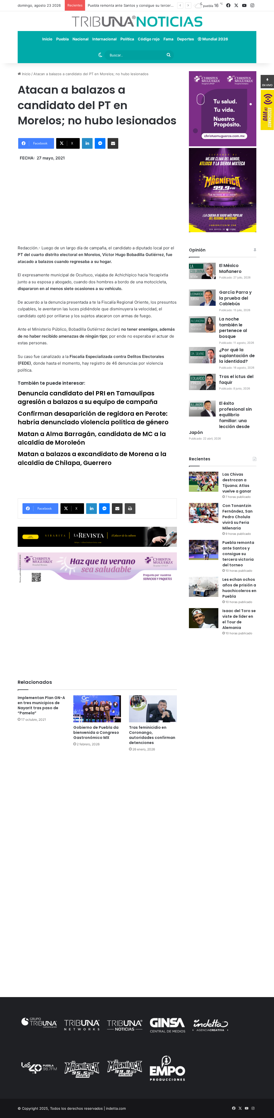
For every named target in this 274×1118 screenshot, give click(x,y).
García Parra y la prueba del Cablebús (235, 298)
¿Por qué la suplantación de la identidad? (237, 355)
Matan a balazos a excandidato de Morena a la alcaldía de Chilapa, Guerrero (92, 458)
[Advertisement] (97, 199)
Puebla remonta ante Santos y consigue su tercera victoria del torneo (146, 5)
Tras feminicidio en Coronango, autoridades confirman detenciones (152, 735)
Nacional (81, 39)
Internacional (104, 39)
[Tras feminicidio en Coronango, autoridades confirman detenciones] (153, 708)
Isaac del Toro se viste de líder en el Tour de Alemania (239, 619)
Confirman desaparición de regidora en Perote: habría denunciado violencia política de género (93, 417)
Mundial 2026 (214, 39)
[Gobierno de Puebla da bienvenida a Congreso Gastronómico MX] (97, 708)
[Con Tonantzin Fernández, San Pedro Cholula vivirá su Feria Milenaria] (203, 513)
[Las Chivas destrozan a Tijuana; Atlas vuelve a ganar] (203, 482)
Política (127, 39)
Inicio (47, 39)
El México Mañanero (230, 268)
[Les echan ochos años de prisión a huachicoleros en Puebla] (203, 587)
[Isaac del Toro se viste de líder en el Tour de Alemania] (203, 618)
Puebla (62, 39)
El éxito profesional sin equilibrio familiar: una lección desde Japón (220, 417)
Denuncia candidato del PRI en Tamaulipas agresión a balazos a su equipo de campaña (88, 397)
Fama (168, 39)
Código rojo (149, 39)
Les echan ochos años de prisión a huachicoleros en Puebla (239, 588)
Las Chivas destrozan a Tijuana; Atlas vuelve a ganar (236, 483)
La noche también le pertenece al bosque (233, 327)
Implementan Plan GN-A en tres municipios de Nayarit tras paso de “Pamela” (41, 705)
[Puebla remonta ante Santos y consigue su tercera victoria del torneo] (203, 550)
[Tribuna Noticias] (137, 21)
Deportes (185, 39)
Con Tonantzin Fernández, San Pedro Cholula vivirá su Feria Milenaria (237, 517)
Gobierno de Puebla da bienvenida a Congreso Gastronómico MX (96, 732)
